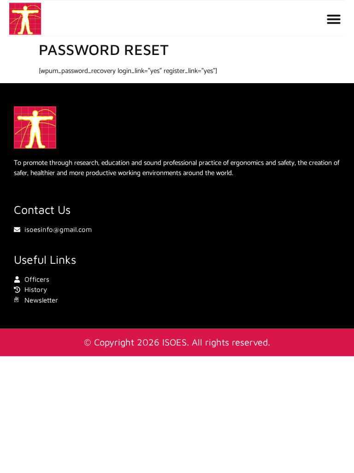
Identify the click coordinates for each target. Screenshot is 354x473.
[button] (334, 19)
